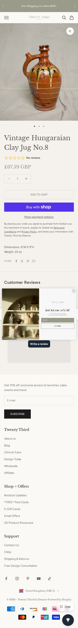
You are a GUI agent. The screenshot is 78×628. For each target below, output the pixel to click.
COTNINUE (57, 326)
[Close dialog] (73, 290)
